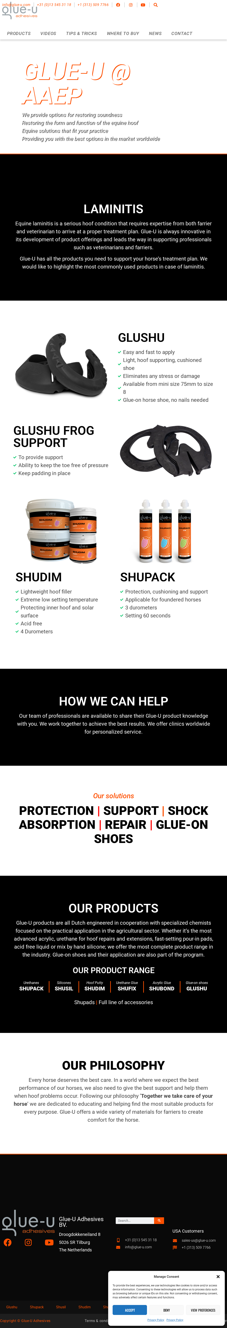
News (155, 33)
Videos (48, 33)
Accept (130, 1310)
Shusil (61, 1307)
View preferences (203, 1310)
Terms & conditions (101, 1321)
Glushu (11, 1307)
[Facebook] (8, 1243)
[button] (218, 1276)
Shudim (84, 1307)
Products (19, 33)
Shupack (37, 1307)
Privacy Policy (155, 1320)
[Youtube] (49, 1243)
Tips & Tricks (81, 33)
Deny (166, 1310)
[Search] (159, 1220)
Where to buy (123, 33)
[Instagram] (28, 1243)
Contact (181, 33)
